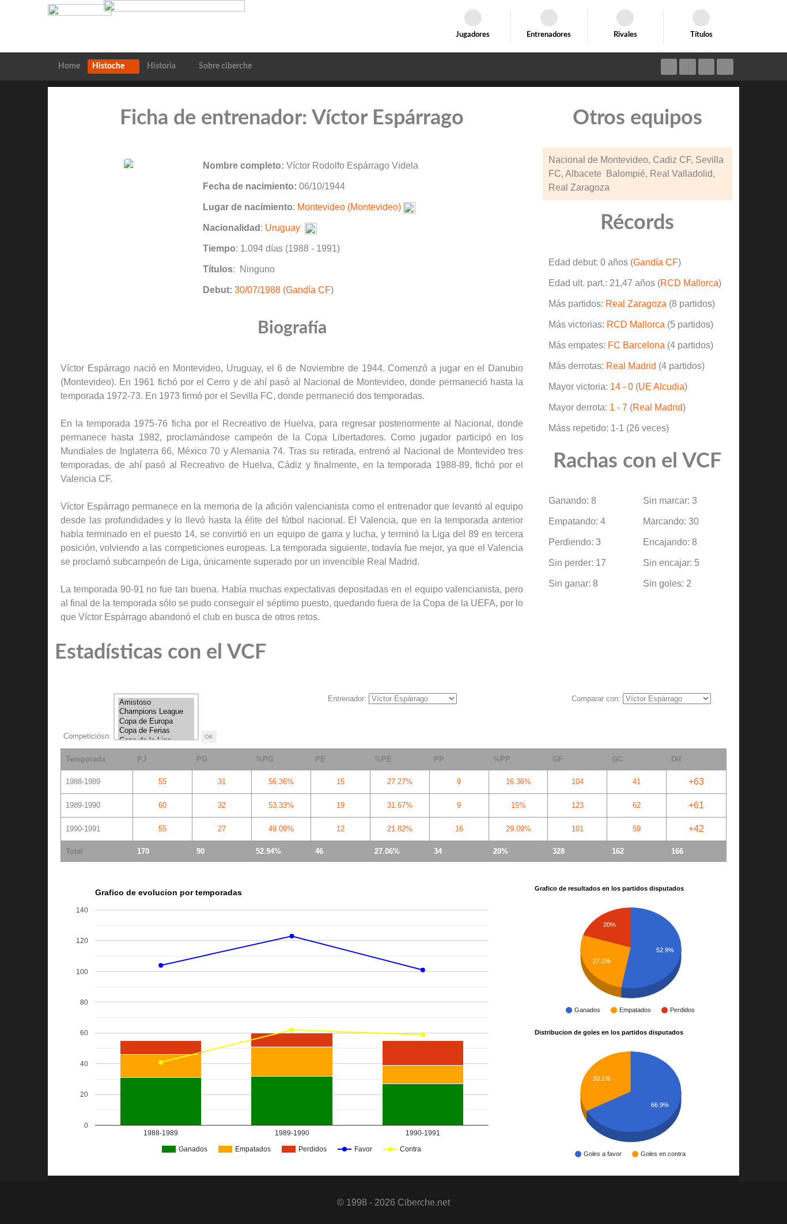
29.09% (518, 828)
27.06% (387, 851)
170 (143, 851)
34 (438, 851)
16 (459, 828)
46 (319, 851)
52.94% (268, 851)
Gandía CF (308, 290)
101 (578, 828)
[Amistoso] (156, 703)
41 (637, 781)
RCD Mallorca (689, 283)
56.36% (281, 781)
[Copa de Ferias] (156, 731)
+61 (696, 805)
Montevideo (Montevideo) (349, 207)
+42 (696, 829)
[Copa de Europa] (156, 722)
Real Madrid (631, 366)
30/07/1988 (257, 290)
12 (340, 828)
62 (637, 805)
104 (578, 781)
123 (578, 805)
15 (340, 781)
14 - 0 (621, 386)
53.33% (281, 805)
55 (162, 781)
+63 (696, 781)
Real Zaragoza (636, 304)
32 (222, 805)
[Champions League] (156, 712)
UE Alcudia (661, 386)
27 (222, 828)
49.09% (281, 828)
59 (637, 828)
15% (518, 805)
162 (618, 851)
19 (340, 805)
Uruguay (282, 228)
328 (559, 851)
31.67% (400, 805)
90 (200, 851)
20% (500, 851)
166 (677, 851)
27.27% (400, 781)
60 (162, 805)
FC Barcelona (636, 345)
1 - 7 (618, 407)
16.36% (518, 781)
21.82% (400, 828)
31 (222, 781)
